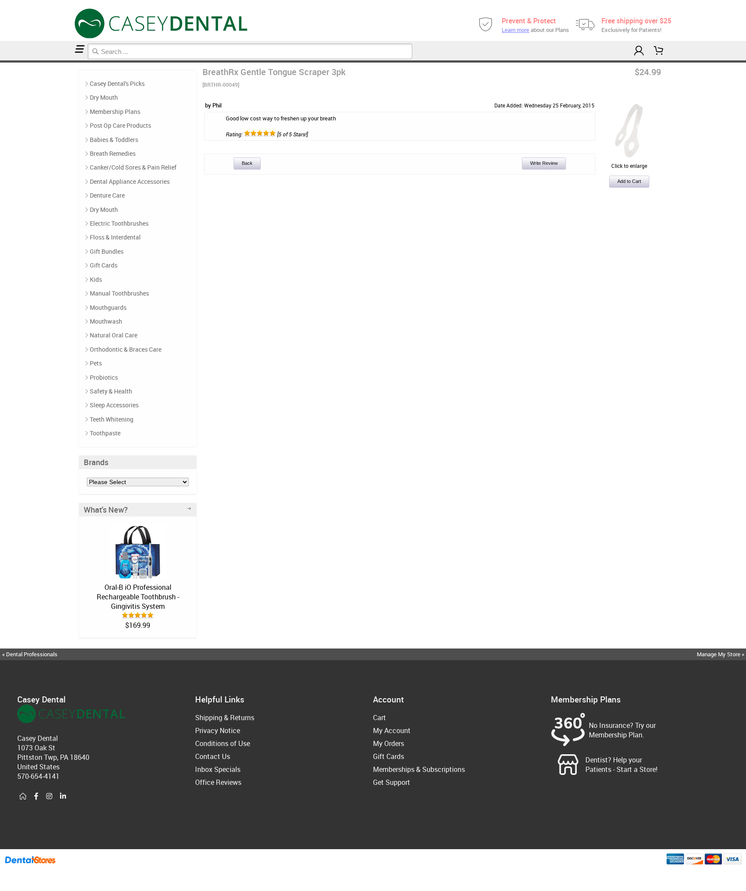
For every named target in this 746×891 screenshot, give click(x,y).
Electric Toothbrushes (119, 223)
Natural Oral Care (113, 335)
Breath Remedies (113, 153)
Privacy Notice (217, 730)
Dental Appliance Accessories (130, 181)
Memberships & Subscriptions (419, 769)
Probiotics (104, 377)
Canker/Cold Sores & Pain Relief (133, 167)
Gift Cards (103, 265)
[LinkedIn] (63, 796)
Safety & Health (111, 391)
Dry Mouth (104, 97)
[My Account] (638, 51)
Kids (96, 279)
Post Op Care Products (120, 125)
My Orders (388, 743)
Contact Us (212, 756)
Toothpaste (105, 433)
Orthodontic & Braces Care (125, 349)
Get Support (391, 782)
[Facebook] (36, 796)
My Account (392, 730)
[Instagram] (49, 796)
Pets (96, 363)
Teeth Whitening (111, 419)
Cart (379, 717)
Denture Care (107, 195)
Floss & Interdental (115, 237)
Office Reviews (218, 782)
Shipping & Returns (224, 717)
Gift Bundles (106, 251)
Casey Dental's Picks (117, 83)
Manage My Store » (721, 654)
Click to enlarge (629, 165)
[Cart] (658, 51)
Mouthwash (106, 321)
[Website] (22, 796)
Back (247, 163)
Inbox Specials (217, 769)
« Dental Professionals (29, 654)
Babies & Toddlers (114, 139)
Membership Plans (115, 111)
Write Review (544, 163)
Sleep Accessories (114, 405)
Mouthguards (108, 307)
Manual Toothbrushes (119, 293)
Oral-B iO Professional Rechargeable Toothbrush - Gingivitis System (138, 596)
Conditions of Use (222, 743)
